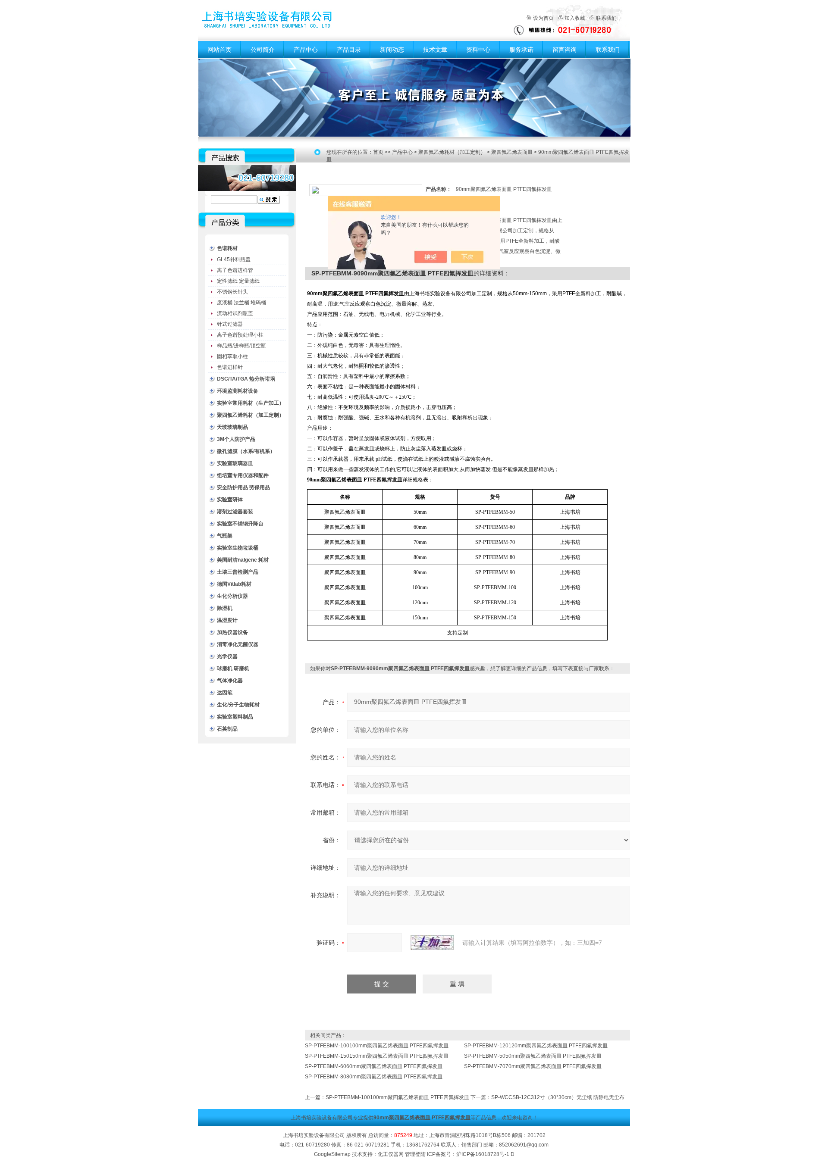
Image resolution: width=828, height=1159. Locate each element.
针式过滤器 (230, 324)
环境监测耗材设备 (237, 391)
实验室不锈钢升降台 (240, 524)
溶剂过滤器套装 (235, 512)
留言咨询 (564, 49)
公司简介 (263, 49)
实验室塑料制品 (235, 717)
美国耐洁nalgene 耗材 (243, 560)
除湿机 (224, 608)
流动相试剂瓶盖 (235, 313)
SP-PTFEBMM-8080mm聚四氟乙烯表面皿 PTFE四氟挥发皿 (373, 1077)
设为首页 (543, 18)
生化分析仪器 (232, 596)
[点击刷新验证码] (432, 942)
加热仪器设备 (232, 632)
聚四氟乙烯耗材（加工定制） (250, 415)
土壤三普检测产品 (237, 572)
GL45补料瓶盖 (234, 259)
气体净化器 (230, 681)
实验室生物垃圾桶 (237, 548)
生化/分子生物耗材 (238, 705)
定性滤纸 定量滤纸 (238, 281)
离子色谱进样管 (235, 270)
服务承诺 (521, 49)
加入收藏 (575, 18)
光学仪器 (227, 656)
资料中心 (478, 49)
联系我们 (606, 18)
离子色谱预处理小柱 (240, 335)
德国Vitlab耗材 (234, 584)
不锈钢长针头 (232, 292)
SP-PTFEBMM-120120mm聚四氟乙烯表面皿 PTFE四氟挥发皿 (536, 1046)
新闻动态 (392, 49)
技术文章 (435, 49)
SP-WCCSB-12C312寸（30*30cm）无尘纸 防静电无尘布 (557, 1097)
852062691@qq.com (524, 1145)
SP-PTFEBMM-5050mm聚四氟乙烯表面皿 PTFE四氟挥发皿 (533, 1056)
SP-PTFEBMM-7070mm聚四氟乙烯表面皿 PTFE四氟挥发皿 (533, 1066)
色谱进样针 (230, 367)
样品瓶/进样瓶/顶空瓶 (241, 346)
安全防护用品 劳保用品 (243, 487)
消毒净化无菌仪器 (237, 644)
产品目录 (349, 49)
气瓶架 (224, 536)
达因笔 (224, 693)
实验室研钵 (230, 500)
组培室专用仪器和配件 (243, 475)
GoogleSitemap (332, 1154)
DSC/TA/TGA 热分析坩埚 (246, 379)
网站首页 (219, 49)
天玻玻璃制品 (232, 427)
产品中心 (306, 49)
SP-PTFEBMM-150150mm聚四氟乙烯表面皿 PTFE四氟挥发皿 (376, 1056)
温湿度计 (227, 620)
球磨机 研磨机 (233, 668)
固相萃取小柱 (232, 356)
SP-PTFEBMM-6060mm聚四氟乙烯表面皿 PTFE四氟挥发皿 (373, 1066)
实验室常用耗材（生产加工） (250, 403)
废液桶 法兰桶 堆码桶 (241, 303)
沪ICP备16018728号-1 (482, 1154)
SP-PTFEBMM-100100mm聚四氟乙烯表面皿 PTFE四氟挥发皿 (376, 1046)
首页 (378, 152)
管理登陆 (415, 1154)
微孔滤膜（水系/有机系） (246, 451)
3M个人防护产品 (236, 439)
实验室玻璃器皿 (235, 463)
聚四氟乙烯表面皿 (512, 152)
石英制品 (227, 729)
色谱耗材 (227, 248)
